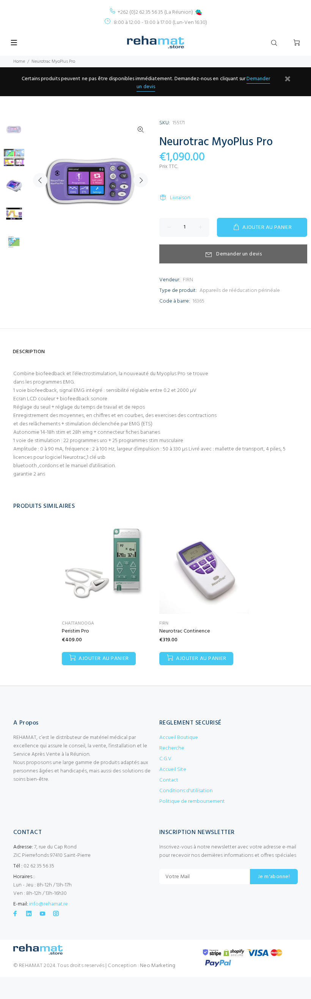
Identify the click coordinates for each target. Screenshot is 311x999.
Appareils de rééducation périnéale (239, 290)
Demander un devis (239, 254)
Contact (168, 780)
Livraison (180, 197)
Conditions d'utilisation (186, 791)
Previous (40, 180)
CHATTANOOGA (78, 623)
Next (141, 180)
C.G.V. (165, 759)
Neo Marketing (157, 965)
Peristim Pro (75, 631)
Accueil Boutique (178, 737)
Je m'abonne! (274, 876)
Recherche (171, 748)
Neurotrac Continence (184, 631)
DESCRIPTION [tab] (29, 351)
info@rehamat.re (48, 904)
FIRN (188, 280)
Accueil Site (172, 769)
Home (19, 61)
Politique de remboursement (192, 801)
